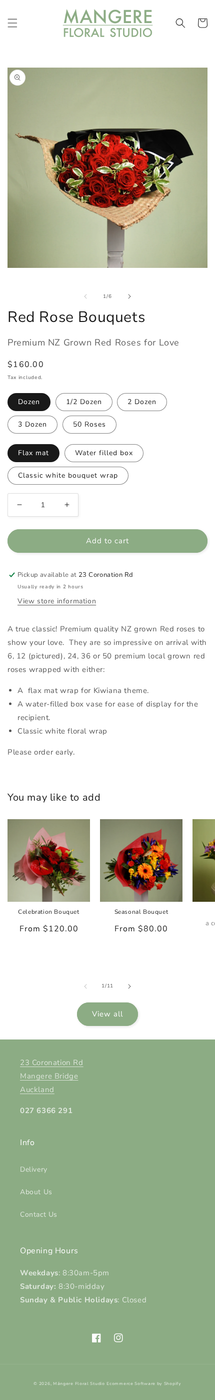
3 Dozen (32, 424)
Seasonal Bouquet (141, 912)
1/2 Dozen (84, 402)
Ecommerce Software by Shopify (143, 1383)
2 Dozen (142, 402)
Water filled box (104, 453)
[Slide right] (129, 296)
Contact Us (39, 1214)
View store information (57, 601)
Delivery (34, 1169)
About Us (36, 1192)
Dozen (29, 402)
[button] (13, 23)
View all (107, 1014)
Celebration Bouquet (48, 912)
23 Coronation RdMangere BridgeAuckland (52, 1076)
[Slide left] (85, 296)
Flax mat (33, 453)
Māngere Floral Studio (79, 1383)
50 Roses (89, 424)
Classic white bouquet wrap (68, 475)
